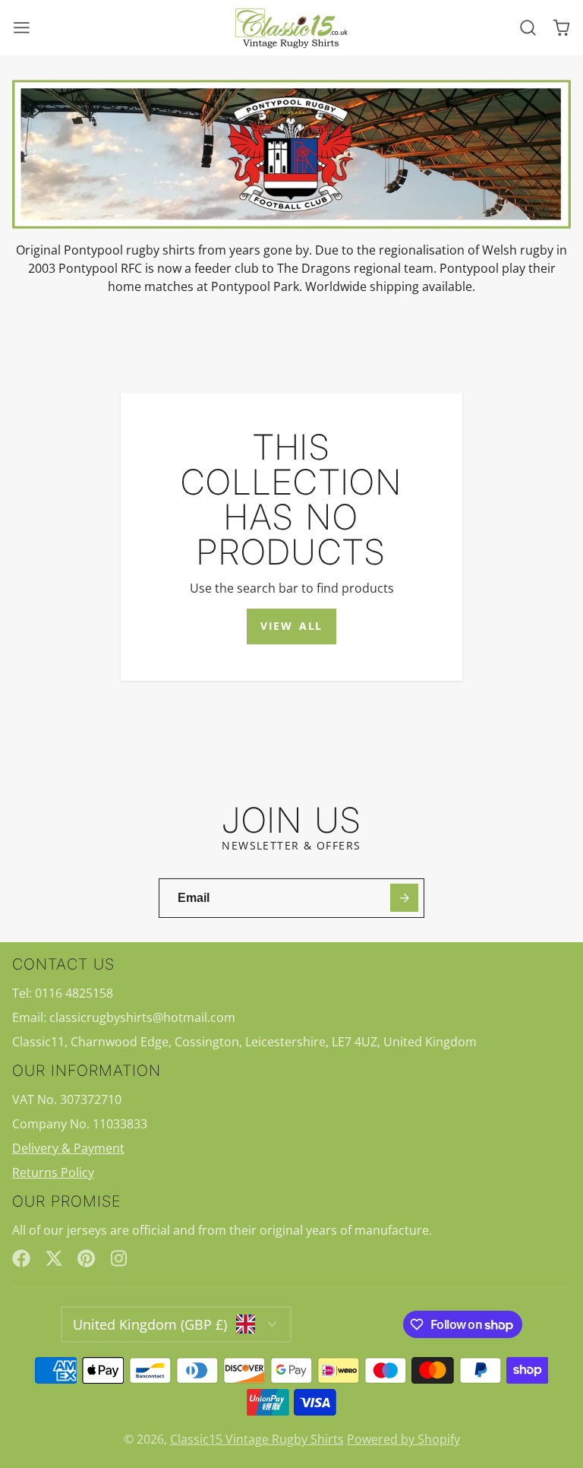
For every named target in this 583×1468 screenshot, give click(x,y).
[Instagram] (120, 1258)
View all (291, 626)
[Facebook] (21, 1258)
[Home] (291, 28)
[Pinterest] (86, 1258)
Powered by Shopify (403, 1439)
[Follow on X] (54, 1258)
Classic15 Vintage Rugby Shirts (257, 1439)
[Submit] (404, 898)
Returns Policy (53, 1172)
